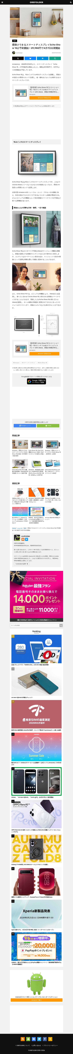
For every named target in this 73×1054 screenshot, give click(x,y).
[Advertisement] (36, 123)
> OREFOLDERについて (22, 1045)
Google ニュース (26, 425)
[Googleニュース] (34, 1039)
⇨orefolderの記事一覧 (21, 564)
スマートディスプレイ (29, 363)
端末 (14, 41)
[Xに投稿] (18, 58)
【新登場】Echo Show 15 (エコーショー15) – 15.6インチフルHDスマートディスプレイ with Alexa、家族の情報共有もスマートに (44, 89)
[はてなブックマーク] (42, 58)
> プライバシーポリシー (50, 1045)
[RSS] (23, 1039)
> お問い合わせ (36, 1045)
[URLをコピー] (55, 58)
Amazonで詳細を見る (44, 98)
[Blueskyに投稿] (30, 58)
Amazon (16, 363)
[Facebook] (45, 1039)
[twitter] (39, 1039)
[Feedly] (28, 1039)
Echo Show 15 (43, 363)
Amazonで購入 (36, 1000)
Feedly (49, 425)
